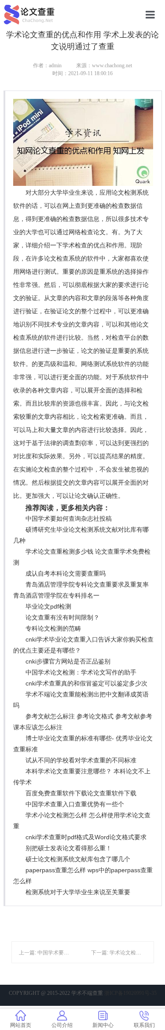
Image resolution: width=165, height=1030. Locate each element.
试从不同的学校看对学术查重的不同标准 (81, 760)
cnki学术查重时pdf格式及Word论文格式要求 (86, 837)
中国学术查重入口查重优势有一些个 (75, 804)
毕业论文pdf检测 (48, 606)
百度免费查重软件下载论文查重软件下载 (81, 793)
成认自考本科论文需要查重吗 (66, 573)
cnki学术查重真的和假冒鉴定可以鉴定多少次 (86, 683)
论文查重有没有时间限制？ (62, 617)
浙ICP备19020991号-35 (130, 993)
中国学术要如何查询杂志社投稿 (69, 518)
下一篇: (100, 953)
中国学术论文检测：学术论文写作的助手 (81, 672)
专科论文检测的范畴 (53, 628)
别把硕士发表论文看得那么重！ (69, 848)
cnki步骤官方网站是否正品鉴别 (68, 661)
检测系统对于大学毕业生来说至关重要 (78, 892)
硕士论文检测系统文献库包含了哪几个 (78, 859)
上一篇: (28, 953)
